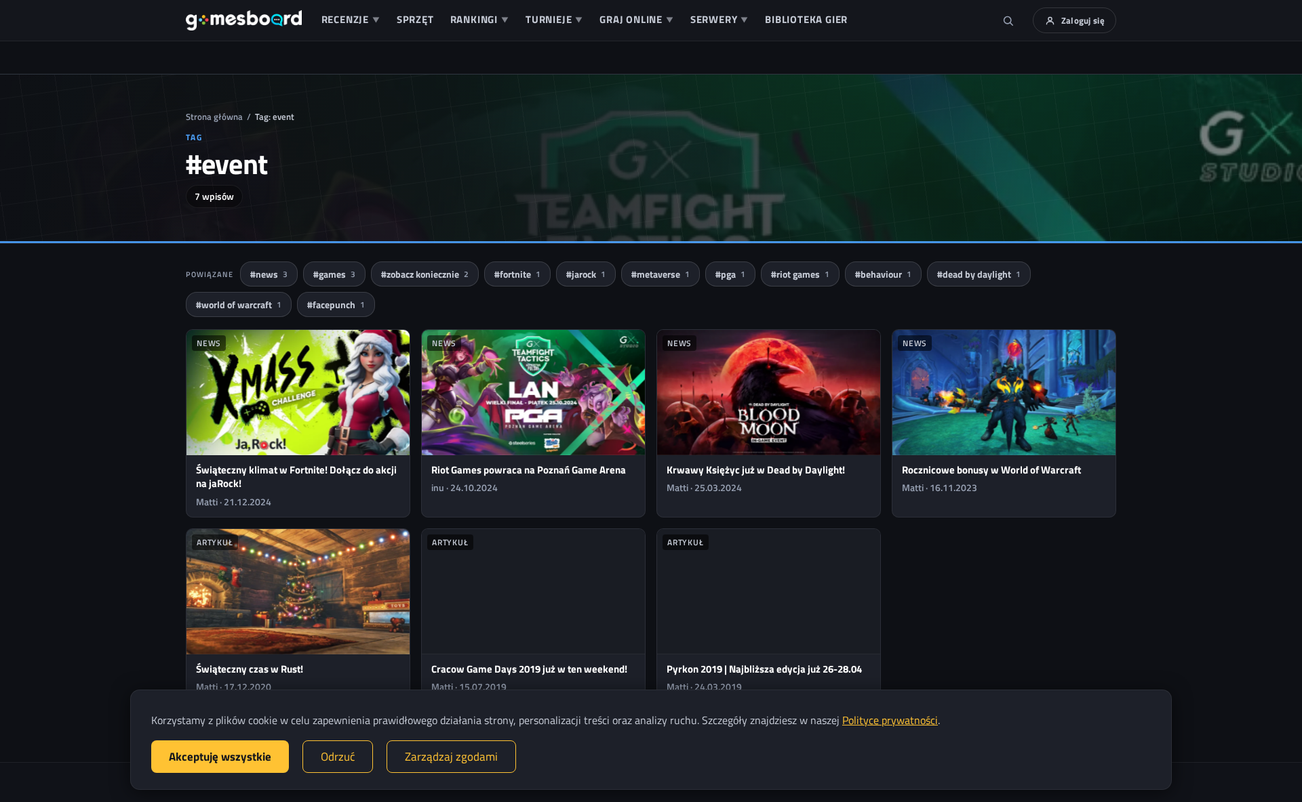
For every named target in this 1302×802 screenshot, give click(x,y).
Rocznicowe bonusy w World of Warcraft (991, 470)
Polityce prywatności (890, 720)
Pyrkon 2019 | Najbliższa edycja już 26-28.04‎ (764, 669)
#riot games (800, 274)
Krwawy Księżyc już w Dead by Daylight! (756, 470)
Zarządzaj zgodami (451, 756)
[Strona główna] (244, 20)
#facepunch (336, 304)
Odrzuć (338, 756)
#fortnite (517, 274)
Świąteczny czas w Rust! (249, 669)
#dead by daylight (979, 274)
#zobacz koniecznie (425, 274)
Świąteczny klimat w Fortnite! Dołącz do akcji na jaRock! (296, 476)
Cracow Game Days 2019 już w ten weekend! (529, 669)
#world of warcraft (238, 304)
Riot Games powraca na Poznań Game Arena (528, 470)
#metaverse (660, 274)
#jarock (586, 274)
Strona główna (214, 116)
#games (334, 274)
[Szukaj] (1008, 20)
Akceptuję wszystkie (220, 756)
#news (269, 274)
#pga (730, 274)
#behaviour (883, 274)
